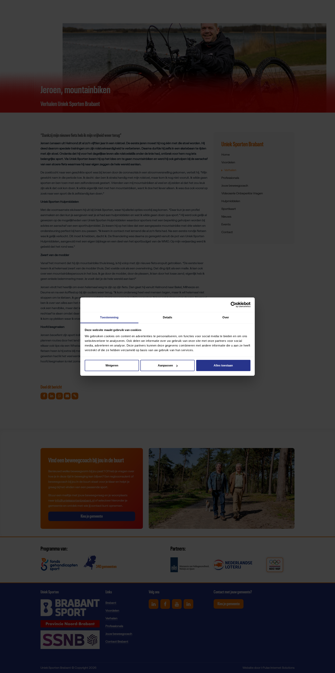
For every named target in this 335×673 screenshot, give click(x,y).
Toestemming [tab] (109, 317)
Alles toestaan (223, 365)
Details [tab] (167, 317)
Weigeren (111, 365)
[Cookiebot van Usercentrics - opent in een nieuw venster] (233, 305)
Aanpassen (165, 365)
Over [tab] (225, 317)
